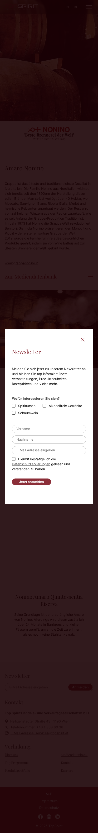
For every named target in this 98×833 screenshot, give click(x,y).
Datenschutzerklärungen (31, 464)
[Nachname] (49, 439)
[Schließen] (82, 339)
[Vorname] (49, 429)
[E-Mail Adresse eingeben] (49, 450)
